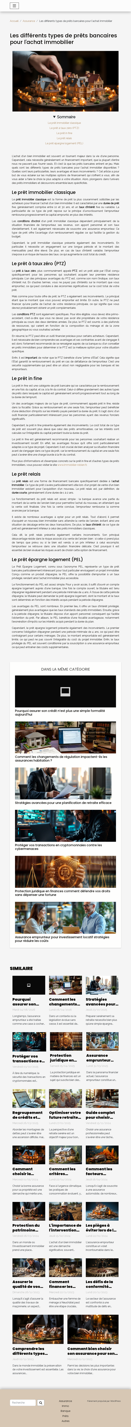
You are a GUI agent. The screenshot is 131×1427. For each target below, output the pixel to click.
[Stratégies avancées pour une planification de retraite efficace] (63, 783)
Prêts (65, 1416)
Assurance (29, 21)
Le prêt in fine (64, 133)
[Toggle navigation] (14, 6)
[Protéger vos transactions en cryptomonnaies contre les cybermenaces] (65, 825)
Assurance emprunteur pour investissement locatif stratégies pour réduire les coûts (62, 939)
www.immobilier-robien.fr (72, 464)
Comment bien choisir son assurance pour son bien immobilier (91, 1353)
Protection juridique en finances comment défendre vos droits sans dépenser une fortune (62, 893)
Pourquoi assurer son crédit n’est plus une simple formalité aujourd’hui (60, 713)
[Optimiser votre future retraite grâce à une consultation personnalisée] (65, 1098)
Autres (65, 1421)
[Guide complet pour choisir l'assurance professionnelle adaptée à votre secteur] (102, 1098)
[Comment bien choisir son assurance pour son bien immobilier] (93, 1329)
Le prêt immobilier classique (64, 122)
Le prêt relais (64, 138)
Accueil (14, 21)
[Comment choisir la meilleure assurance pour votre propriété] (28, 1154)
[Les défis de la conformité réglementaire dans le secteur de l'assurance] (102, 1267)
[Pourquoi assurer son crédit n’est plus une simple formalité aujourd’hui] (65, 691)
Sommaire (66, 117)
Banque (65, 1411)
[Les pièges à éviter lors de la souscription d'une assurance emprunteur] (102, 1211)
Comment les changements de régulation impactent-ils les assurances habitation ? (61, 759)
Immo (65, 1406)
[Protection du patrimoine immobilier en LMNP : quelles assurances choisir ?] (28, 1211)
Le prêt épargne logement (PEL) (64, 143)
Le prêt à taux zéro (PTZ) (64, 128)
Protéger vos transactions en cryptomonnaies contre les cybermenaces (58, 847)
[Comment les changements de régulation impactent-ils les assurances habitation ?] (65, 737)
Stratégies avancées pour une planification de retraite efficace (63, 803)
